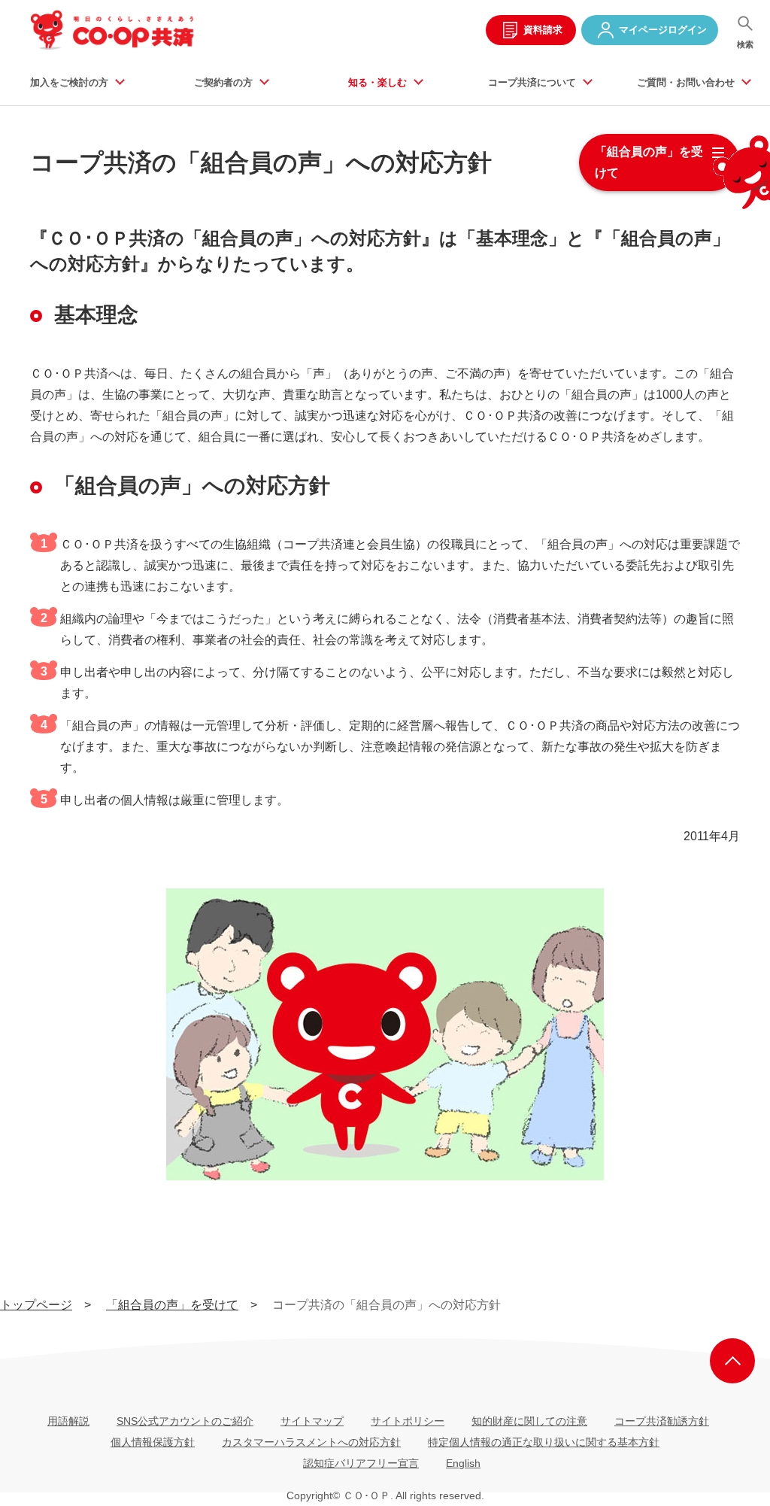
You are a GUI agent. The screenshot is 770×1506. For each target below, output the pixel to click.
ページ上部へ (732, 1360)
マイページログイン (663, 29)
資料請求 (542, 29)
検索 (745, 44)
